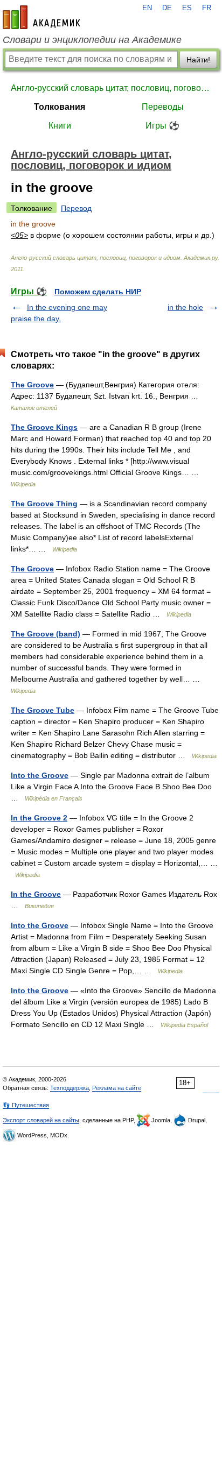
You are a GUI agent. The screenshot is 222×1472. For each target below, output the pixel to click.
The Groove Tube (42, 710)
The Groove (32, 384)
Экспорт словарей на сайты (41, 1120)
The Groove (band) (45, 633)
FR (206, 8)
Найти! (198, 59)
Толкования (59, 106)
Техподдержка (69, 1088)
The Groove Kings (44, 427)
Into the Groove (39, 775)
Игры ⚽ (162, 125)
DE (167, 8)
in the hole (185, 307)
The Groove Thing (44, 503)
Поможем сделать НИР (97, 291)
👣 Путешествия (26, 1105)
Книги (59, 125)
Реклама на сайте (116, 1088)
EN (147, 8)
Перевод (76, 208)
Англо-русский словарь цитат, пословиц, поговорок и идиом (111, 88)
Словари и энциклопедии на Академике (92, 39)
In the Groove (36, 894)
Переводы (163, 106)
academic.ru (41, 17)
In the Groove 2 (39, 817)
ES (187, 8)
